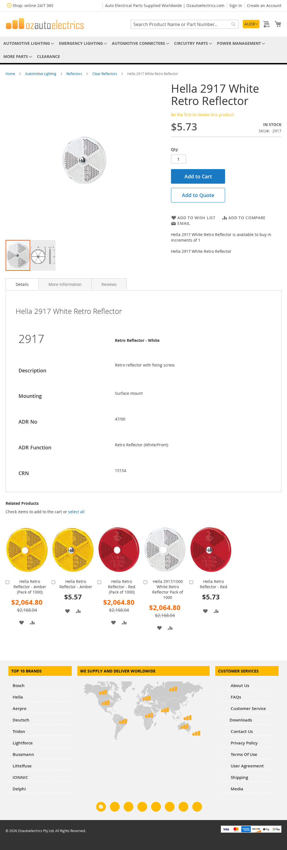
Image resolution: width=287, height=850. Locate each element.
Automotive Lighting (41, 73)
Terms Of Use (243, 754)
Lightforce (23, 743)
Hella (18, 697)
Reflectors (74, 73)
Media (236, 789)
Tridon (19, 731)
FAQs (235, 697)
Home (11, 73)
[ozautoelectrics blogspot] (101, 807)
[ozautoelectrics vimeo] (197, 808)
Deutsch (21, 720)
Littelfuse (22, 766)
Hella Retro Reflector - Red (213, 584)
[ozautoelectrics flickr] (170, 808)
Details (22, 284)
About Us (239, 685)
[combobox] (185, 24)
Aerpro (19, 708)
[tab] (22, 283)
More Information (65, 284)
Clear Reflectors (105, 73)
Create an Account (264, 5)
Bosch (19, 685)
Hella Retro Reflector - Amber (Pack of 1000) (29, 587)
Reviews (109, 284)
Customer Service (248, 708)
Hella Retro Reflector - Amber (75, 584)
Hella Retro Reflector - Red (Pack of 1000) (121, 587)
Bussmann (23, 754)
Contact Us (241, 731)
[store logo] (45, 23)
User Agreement (247, 766)
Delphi (19, 789)
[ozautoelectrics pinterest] (156, 808)
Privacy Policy (244, 743)
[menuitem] (27, 43)
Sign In (235, 5)
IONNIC (20, 777)
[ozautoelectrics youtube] (183, 808)
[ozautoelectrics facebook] (115, 808)
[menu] (143, 50)
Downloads (241, 720)
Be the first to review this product (202, 114)
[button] (251, 24)
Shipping (239, 777)
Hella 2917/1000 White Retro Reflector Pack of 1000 (167, 589)
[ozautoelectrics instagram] (128, 808)
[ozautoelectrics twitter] (142, 808)
